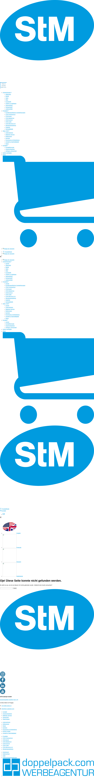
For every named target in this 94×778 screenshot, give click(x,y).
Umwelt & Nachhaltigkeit (12, 142)
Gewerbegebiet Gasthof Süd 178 (9, 699)
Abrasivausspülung (11, 125)
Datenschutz (6, 754)
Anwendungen (7, 92)
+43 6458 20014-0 (6, 705)
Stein (7, 98)
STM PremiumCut (10, 114)
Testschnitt (6, 717)
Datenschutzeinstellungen (10, 757)
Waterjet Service (10, 134)
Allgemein (8, 94)
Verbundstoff (9, 105)
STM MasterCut (10, 118)
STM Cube (8, 121)
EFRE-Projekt (6, 731)
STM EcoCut (9, 120)
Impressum (6, 752)
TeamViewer (6, 719)
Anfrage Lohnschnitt (11, 151)
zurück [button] (7, 263)
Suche (15, 588)
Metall (7, 96)
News (7, 143)
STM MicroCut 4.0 (10, 123)
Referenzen (9, 136)
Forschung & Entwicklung (12, 140)
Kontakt (5, 145)
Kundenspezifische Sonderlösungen (15, 112)
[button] (47, 257)
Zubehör (8, 127)
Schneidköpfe (9, 129)
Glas (7, 100)
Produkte (5, 111)
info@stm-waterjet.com (8, 709)
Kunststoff (8, 101)
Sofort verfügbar (7, 153)
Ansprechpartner (10, 149)
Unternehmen (9, 132)
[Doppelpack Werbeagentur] (48, 776)
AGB (4, 755)
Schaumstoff (9, 107)
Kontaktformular (10, 147)
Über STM (5, 131)
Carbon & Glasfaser (11, 103)
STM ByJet (9, 116)
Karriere (8, 138)
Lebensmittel (9, 109)
